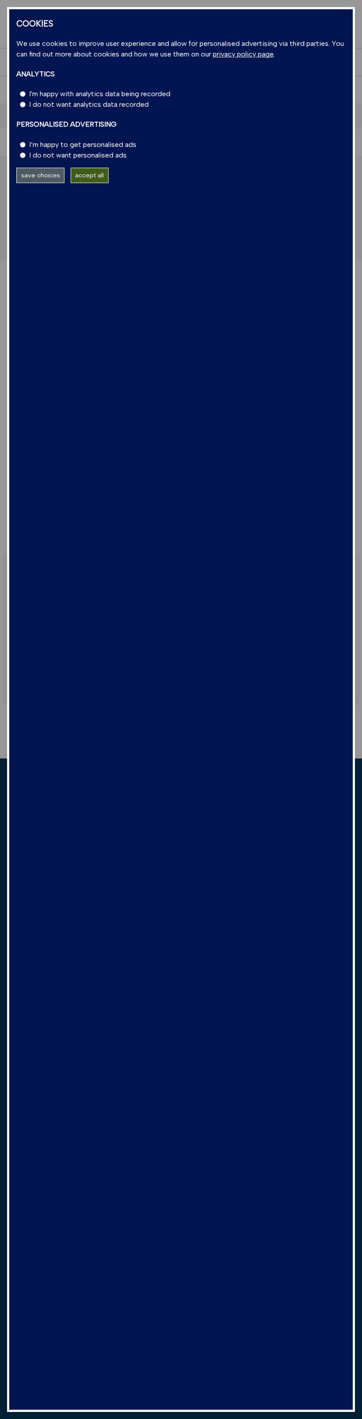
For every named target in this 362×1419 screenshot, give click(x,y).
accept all (89, 175)
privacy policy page (243, 54)
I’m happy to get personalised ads (82, 144)
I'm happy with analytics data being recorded (99, 94)
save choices (40, 175)
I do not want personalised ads (78, 155)
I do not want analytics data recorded (89, 104)
